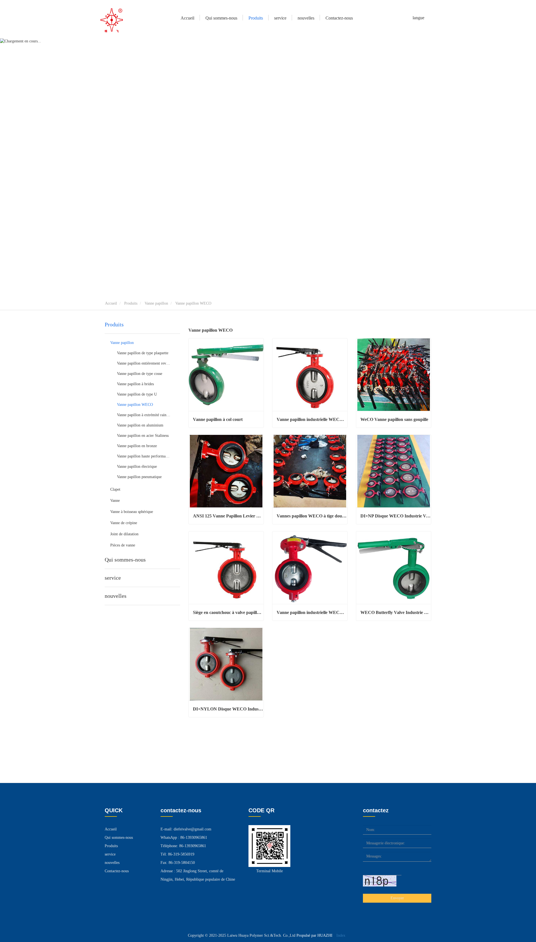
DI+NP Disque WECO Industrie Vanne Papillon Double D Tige (395, 516)
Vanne (115, 500)
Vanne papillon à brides (135, 384)
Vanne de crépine (123, 523)
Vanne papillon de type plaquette (142, 353)
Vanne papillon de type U (137, 394)
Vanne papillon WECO (135, 405)
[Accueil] (111, 20)
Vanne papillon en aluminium (140, 425)
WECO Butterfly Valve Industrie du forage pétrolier (395, 612)
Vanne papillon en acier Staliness (143, 435)
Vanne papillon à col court (218, 419)
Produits (130, 303)
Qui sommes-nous (125, 559)
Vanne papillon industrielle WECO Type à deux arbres (312, 419)
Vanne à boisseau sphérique (131, 512)
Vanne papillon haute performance (144, 456)
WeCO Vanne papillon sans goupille (394, 419)
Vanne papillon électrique (137, 466)
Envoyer (397, 898)
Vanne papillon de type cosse (139, 374)
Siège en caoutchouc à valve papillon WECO (228, 612)
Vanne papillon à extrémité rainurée (144, 415)
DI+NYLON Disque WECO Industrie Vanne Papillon (228, 709)
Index (340, 935)
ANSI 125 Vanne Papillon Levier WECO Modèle (228, 516)
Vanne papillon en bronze (137, 446)
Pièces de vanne (122, 545)
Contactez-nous (339, 18)
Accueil (187, 18)
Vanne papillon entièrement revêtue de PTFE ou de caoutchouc (144, 363)
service (280, 18)
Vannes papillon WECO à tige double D (312, 516)
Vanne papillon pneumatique (139, 477)
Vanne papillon (156, 303)
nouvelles (115, 596)
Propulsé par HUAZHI (314, 935)
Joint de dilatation (124, 534)
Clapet (115, 489)
